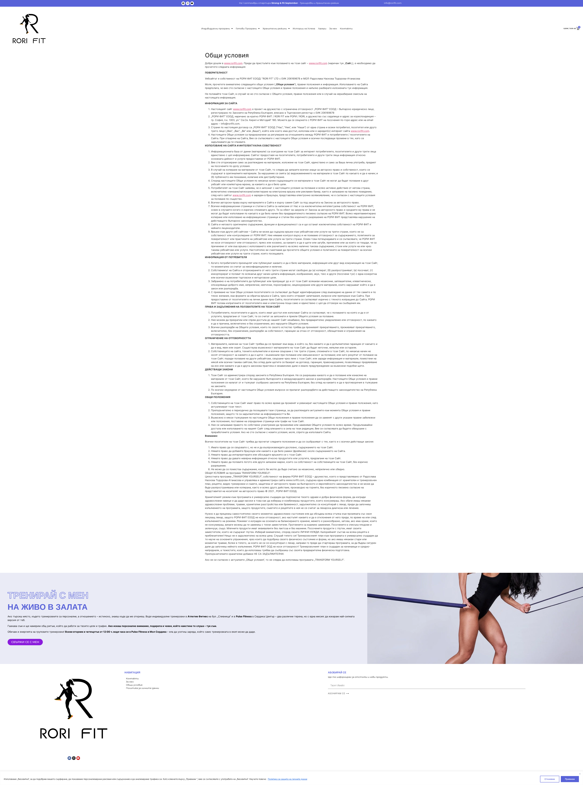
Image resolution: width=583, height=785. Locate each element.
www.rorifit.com (233, 63)
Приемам (570, 779)
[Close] (580, 774)
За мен (333, 28)
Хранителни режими (275, 28)
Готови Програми (246, 28)
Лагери (322, 28)
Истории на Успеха (304, 28)
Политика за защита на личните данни (287, 779)
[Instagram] (187, 3)
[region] (291, 778)
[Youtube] (192, 3)
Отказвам (549, 779)
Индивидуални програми (215, 28)
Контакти (346, 28)
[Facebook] (183, 3)
